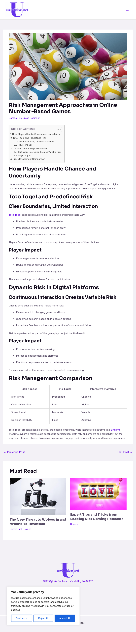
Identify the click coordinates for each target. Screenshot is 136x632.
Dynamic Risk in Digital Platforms (30, 148)
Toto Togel (15, 214)
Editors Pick (16, 529)
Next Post (124, 452)
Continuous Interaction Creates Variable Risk (39, 152)
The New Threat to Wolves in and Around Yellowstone (38, 521)
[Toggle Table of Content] (57, 129)
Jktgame (116, 429)
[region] (43, 606)
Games (13, 118)
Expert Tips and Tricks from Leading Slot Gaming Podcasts (97, 516)
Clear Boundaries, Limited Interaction (35, 141)
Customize (21, 618)
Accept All (64, 618)
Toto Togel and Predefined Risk (29, 138)
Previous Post (14, 452)
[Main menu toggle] (127, 9)
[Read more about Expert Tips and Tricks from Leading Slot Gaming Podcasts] (98, 493)
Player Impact (24, 145)
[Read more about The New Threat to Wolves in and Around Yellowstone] (38, 496)
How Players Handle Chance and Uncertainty (36, 134)
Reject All (43, 618)
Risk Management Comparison (29, 159)
